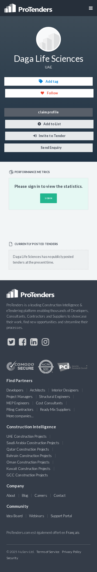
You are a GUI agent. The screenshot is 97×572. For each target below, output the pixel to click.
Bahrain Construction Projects (29, 456)
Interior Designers (65, 390)
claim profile (48, 112)
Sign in (48, 198)
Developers (14, 390)
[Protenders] (28, 6)
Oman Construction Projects (28, 462)
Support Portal (61, 516)
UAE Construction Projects (26, 436)
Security (12, 558)
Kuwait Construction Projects (28, 468)
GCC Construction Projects (27, 475)
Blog (25, 495)
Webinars (36, 516)
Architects (37, 390)
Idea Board (14, 516)
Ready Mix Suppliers (55, 409)
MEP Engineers (17, 403)
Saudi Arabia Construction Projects (32, 443)
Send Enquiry (51, 148)
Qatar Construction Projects (27, 449)
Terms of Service (47, 552)
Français (72, 532)
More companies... (20, 416)
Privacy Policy (71, 552)
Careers (40, 495)
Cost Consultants (49, 403)
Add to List (52, 124)
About (10, 495)
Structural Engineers (54, 396)
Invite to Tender (51, 136)
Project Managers (19, 396)
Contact (60, 495)
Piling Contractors (19, 409)
